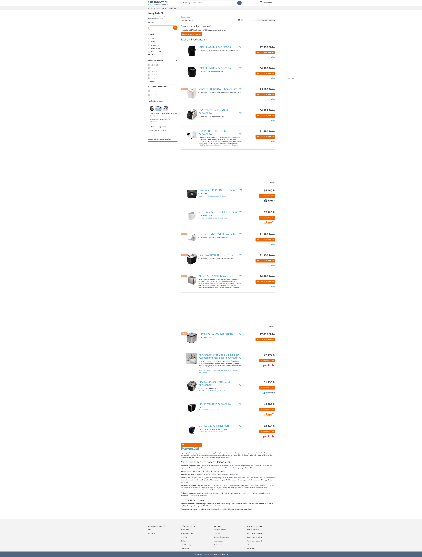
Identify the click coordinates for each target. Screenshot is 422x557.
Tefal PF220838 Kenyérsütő (214, 47)
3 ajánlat (272, 57)
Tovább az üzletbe (267, 196)
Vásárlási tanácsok (220, 529)
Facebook (151, 533)
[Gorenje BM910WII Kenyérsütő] (191, 238)
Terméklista (185, 549)
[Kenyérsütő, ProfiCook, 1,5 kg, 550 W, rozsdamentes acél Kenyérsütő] (191, 359)
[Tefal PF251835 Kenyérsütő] (191, 72)
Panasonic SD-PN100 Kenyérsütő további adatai (212, 196)
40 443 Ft (269, 426)
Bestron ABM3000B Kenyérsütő (217, 255)
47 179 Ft (269, 355)
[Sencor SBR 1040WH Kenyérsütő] (191, 93)
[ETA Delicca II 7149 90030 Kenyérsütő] (191, 114)
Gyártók (184, 537)
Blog (149, 529)
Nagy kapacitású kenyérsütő (155, 18)
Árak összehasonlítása (265, 52)
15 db (153, 68)
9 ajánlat (272, 286)
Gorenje (154, 48)
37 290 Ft (269, 212)
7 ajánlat (272, 99)
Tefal (152, 38)
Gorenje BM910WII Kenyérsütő (217, 234)
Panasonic (154, 52)
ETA (152, 42)
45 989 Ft (269, 404)
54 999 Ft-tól (267, 110)
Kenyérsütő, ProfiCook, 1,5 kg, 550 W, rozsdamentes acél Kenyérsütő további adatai (218, 371)
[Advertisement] (286, 45)
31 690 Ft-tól (267, 131)
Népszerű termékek (187, 533)
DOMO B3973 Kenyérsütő (214, 426)
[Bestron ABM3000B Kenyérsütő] (191, 259)
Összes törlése (185, 17)
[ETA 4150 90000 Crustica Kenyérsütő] (191, 135)
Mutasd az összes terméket (191, 34)
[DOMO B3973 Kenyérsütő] (191, 430)
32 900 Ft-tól (267, 255)
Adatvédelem (218, 541)
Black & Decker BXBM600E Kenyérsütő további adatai (214, 390)
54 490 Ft (269, 190)
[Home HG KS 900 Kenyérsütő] (191, 338)
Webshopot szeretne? (254, 541)
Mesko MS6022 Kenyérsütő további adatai (210, 410)
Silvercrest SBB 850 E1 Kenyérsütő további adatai (212, 218)
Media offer (251, 549)
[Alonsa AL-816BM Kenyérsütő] (191, 280)
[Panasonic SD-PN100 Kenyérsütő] (191, 194)
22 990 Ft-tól (267, 234)
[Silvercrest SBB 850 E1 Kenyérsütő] (191, 216)
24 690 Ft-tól (267, 276)
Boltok (183, 541)
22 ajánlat (272, 244)
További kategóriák (187, 545)
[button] (266, 2)
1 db (152, 91)
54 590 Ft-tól (267, 68)
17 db (153, 75)
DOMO (153, 45)
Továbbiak (151, 55)
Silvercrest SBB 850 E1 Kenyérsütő (218, 212)
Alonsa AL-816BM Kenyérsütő (215, 276)
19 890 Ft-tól (267, 334)
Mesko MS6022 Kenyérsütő (214, 404)
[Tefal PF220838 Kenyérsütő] (191, 51)
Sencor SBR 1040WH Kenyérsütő (217, 89)
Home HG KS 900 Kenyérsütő (215, 334)
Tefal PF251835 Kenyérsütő (214, 68)
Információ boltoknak (254, 533)
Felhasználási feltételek (221, 537)
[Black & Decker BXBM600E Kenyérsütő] (191, 386)
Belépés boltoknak (253, 529)
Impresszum (218, 545)
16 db (153, 71)
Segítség (217, 533)
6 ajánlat (272, 78)
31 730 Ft (269, 382)
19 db (153, 78)
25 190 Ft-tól (267, 89)
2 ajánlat (272, 120)
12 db (153, 65)
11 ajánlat (272, 344)
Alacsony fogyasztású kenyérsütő (157, 16)
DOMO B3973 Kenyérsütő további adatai (210, 431)
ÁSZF (249, 545)
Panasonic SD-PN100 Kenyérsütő (217, 190)
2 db (152, 95)
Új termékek (185, 529)
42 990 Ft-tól (267, 47)
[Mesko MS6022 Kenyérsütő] (191, 408)
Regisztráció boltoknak (254, 537)
